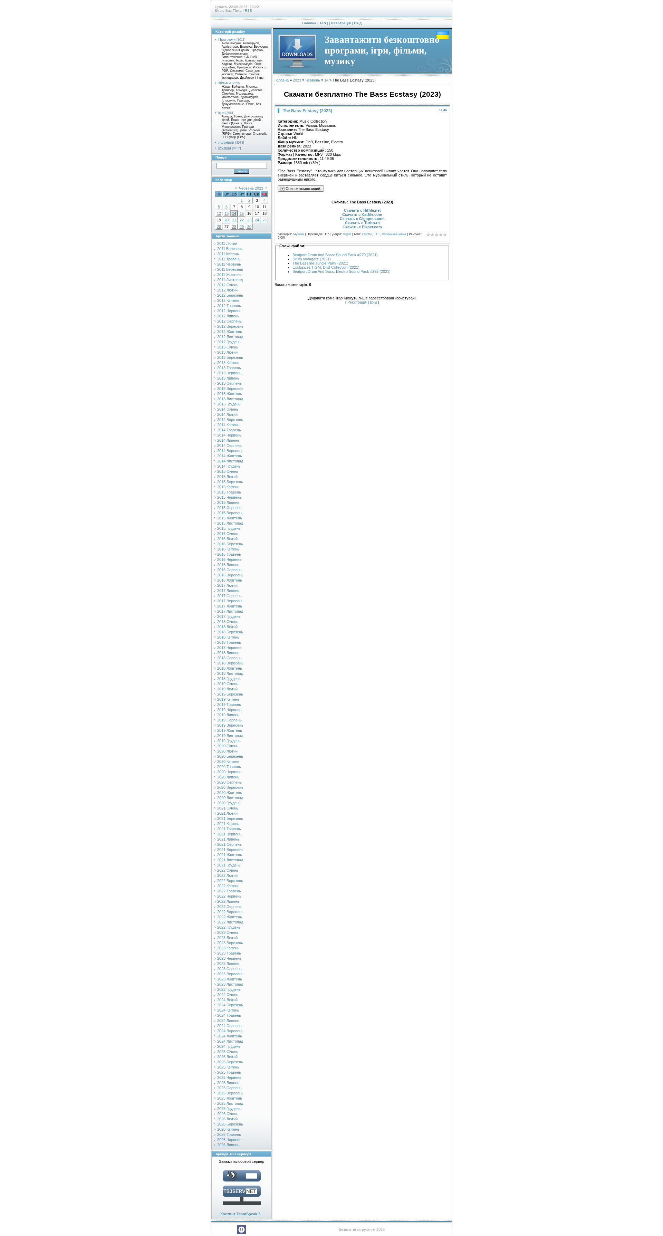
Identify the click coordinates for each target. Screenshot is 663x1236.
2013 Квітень (228, 363)
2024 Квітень (228, 1010)
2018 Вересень (230, 663)
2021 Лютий (227, 813)
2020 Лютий (227, 751)
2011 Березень (230, 249)
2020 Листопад (230, 798)
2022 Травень (229, 891)
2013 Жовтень (229, 394)
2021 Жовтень (229, 855)
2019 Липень (228, 715)
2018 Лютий (227, 627)
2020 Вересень (230, 787)
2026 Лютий (227, 1119)
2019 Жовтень (229, 730)
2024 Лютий (227, 1000)
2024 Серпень (229, 1026)
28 (234, 226)
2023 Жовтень (229, 979)
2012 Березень (230, 295)
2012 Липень (228, 316)
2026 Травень (229, 1134)
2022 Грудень (229, 927)
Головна (309, 23)
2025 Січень (227, 1052)
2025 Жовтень (229, 1098)
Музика (224, 148)
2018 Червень (229, 647)
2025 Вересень (230, 1093)
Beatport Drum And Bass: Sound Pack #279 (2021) (335, 255)
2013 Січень (227, 347)
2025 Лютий (227, 1057)
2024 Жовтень (229, 1036)
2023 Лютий (227, 938)
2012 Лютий (227, 290)
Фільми (224, 83)
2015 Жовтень (229, 518)
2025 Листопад (230, 1103)
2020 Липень (228, 777)
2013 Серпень (229, 383)
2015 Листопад (230, 523)
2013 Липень (228, 378)
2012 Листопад (230, 337)
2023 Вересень (230, 974)
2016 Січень (227, 533)
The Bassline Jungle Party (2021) (320, 263)
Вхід (358, 23)
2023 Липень (228, 963)
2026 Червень (229, 1140)
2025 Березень (230, 1062)
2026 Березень (230, 1124)
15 (242, 213)
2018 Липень (228, 653)
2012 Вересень (230, 326)
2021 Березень (230, 818)
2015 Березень (230, 482)
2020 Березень (230, 756)
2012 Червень (229, 311)
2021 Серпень (229, 844)
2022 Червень (229, 896)
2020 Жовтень (229, 793)
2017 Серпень (229, 596)
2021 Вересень (230, 849)
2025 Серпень (229, 1088)
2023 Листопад (230, 984)
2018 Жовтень (229, 668)
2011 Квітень (228, 254)
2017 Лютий (227, 585)
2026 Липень (228, 1145)
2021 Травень (229, 829)
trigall (347, 234)
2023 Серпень (229, 969)
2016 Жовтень (229, 580)
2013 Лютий (227, 352)
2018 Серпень (229, 658)
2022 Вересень (230, 912)
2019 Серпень (229, 720)
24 (257, 220)
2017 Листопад (230, 611)
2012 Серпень (229, 321)
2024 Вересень (230, 1031)
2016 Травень (229, 554)
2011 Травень (229, 259)
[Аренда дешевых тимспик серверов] (242, 1206)
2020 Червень (229, 772)
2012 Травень (229, 306)
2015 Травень (229, 492)
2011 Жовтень (229, 274)
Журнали (226, 142)
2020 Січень (227, 746)
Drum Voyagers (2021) (311, 259)
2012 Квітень (228, 300)
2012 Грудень (229, 342)
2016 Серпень (229, 570)
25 (264, 220)
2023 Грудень (229, 989)
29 (242, 226)
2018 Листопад (230, 673)
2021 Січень (227, 808)
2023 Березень (230, 943)
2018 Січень (227, 622)
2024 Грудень (229, 1046)
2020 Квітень (228, 761)
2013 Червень (229, 373)
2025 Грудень (229, 1108)
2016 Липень (228, 565)
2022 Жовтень (229, 917)
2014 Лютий (227, 414)
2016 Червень (229, 559)
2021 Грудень (229, 865)
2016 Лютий (227, 539)
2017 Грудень (229, 616)
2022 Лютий (227, 875)
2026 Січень (227, 1114)
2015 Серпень (229, 508)
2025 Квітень (228, 1067)
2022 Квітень (228, 886)
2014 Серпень (229, 445)
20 (226, 220)
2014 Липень (228, 440)
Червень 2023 (251, 188)
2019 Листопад (230, 736)
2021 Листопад (230, 860)
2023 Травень (229, 953)
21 (234, 220)
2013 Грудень (229, 404)
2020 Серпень (229, 782)
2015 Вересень (230, 513)
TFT (377, 234)
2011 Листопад (230, 280)
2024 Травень (229, 1015)
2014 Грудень (229, 466)
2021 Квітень (228, 824)
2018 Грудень (229, 679)
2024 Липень (228, 1020)
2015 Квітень (228, 487)
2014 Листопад (230, 461)
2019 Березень (230, 694)
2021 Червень (229, 834)
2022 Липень (228, 901)
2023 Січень (227, 932)
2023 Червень (229, 958)
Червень (312, 80)
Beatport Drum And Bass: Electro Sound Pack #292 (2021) (341, 271)
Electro (367, 234)
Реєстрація (341, 23)
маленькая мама (394, 234)
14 (234, 213)
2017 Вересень (230, 601)
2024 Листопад (230, 1041)
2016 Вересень (230, 575)
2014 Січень (227, 409)
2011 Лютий (227, 243)
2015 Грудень (229, 528)
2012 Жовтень (229, 331)
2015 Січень (227, 471)
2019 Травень (229, 704)
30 (249, 226)
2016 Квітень (228, 549)
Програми (227, 39)
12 (219, 213)
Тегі (322, 23)
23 (249, 220)
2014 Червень (229, 435)
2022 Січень (227, 870)
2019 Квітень (228, 699)
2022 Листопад (230, 922)
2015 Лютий (227, 477)
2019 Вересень (230, 725)
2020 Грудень (229, 803)
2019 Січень (227, 684)
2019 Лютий (227, 689)
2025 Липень (228, 1083)
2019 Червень (229, 710)
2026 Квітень (228, 1129)
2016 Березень (230, 544)
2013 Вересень (230, 388)
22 (242, 220)
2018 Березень (230, 632)
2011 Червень (229, 264)
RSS (248, 10)
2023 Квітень (228, 948)
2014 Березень (230, 420)
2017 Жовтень (229, 606)
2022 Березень (230, 881)
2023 (297, 80)
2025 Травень (229, 1072)
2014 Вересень (230, 451)
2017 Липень (228, 590)
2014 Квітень (228, 425)
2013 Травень (229, 368)
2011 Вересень (230, 269)
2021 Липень (228, 839)
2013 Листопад (230, 399)
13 (226, 213)
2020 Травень (229, 767)
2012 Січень (227, 285)
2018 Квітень (228, 637)
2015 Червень (229, 497)
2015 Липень (228, 502)
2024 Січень (227, 995)
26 (219, 226)
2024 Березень (230, 1005)
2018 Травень (229, 642)
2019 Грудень (229, 741)
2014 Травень (229, 430)
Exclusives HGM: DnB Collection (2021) (325, 267)
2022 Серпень (229, 906)
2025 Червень (229, 1077)
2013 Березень (230, 357)
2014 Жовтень (229, 456)
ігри (221, 113)
